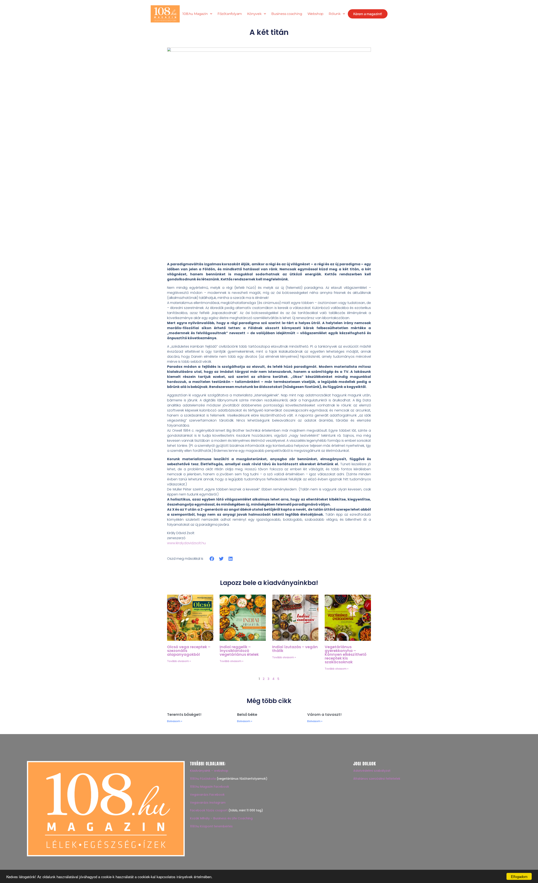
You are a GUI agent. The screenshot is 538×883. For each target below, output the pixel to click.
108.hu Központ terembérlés (211, 826)
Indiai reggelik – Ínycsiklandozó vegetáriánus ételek (239, 650)
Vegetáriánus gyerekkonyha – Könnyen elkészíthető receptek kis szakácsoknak (345, 654)
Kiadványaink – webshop (209, 771)
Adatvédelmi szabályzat (371, 771)
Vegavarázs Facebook (207, 794)
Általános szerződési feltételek (376, 779)
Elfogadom (519, 876)
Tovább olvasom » (179, 661)
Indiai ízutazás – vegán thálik (295, 648)
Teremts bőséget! (184, 714)
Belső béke (247, 714)
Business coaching (286, 14)
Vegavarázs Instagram (207, 802)
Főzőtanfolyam (230, 14)
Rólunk (335, 14)
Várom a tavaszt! (324, 714)
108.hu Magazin (195, 14)
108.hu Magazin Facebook (209, 786)
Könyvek (254, 14)
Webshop (315, 14)
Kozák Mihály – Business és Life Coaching (221, 818)
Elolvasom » (174, 721)
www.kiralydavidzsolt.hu (186, 543)
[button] (212, 558)
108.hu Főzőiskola (203, 779)
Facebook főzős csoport (209, 810)
